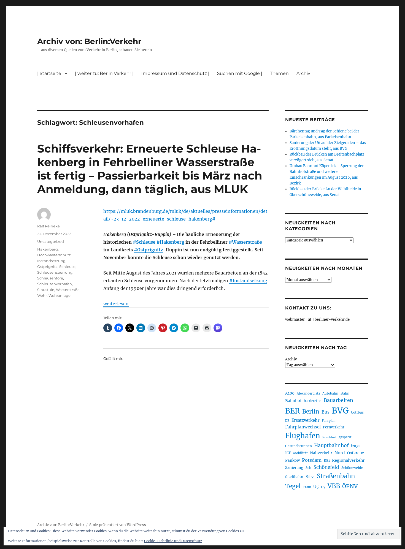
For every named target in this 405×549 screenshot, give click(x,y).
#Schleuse (144, 242)
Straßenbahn (336, 476)
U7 (323, 487)
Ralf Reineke (48, 226)
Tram (307, 487)
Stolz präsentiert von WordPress (117, 525)
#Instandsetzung (248, 280)
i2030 (355, 446)
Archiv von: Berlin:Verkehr (89, 41)
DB (287, 421)
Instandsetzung (51, 261)
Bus (326, 412)
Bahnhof (293, 400)
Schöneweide (352, 468)
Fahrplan (328, 421)
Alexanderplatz (308, 393)
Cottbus (357, 412)
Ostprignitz (47, 266)
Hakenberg (47, 249)
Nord (339, 452)
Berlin (310, 411)
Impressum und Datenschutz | (175, 73)
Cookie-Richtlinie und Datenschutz (173, 541)
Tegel (293, 486)
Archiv (291, 359)
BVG (340, 411)
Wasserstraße (68, 289)
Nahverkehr (321, 452)
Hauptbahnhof (331, 445)
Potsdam (312, 460)
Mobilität (300, 453)
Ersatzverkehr (305, 420)
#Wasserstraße (245, 242)
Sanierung (294, 467)
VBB (334, 486)
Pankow (292, 460)
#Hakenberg (170, 242)
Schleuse (67, 266)
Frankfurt (329, 437)
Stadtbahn (294, 477)
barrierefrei (313, 401)
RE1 (327, 460)
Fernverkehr (333, 427)
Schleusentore (50, 278)
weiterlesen (116, 303)
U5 (316, 486)
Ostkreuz (355, 452)
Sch (308, 468)
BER (292, 410)
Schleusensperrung (54, 272)
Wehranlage (59, 295)
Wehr (42, 295)
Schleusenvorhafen (54, 284)
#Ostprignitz (148, 249)
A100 (290, 393)
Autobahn (330, 393)
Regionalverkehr (348, 460)
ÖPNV (350, 486)
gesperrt (345, 437)
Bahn (345, 393)
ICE (288, 453)
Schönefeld (326, 467)
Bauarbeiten (338, 400)
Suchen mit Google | (239, 73)
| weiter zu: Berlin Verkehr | (104, 73)
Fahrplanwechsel (303, 427)
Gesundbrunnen (298, 446)
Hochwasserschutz (54, 255)
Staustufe (45, 289)
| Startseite (49, 73)
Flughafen (302, 435)
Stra (310, 476)
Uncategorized (50, 241)
